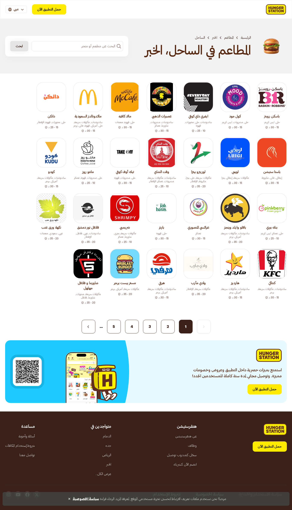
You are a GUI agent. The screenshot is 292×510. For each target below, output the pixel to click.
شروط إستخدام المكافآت (20, 445)
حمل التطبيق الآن (49, 9)
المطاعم (229, 37)
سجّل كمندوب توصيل (182, 455)
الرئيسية (246, 37)
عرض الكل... (103, 474)
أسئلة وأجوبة (27, 436)
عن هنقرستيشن (186, 436)
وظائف (192, 445)
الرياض (106, 455)
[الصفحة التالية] (88, 326)
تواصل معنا (27, 455)
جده (108, 445)
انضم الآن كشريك (185, 464)
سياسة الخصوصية (86, 499)
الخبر (214, 37)
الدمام (107, 436)
